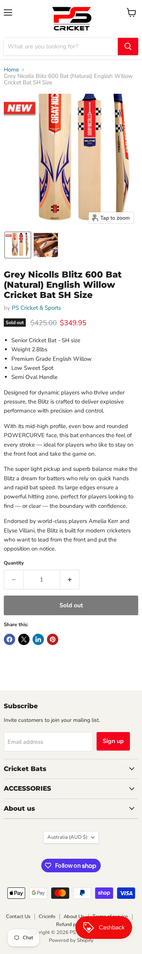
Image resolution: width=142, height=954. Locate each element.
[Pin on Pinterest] (52, 639)
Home (11, 70)
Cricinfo (47, 916)
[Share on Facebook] (9, 639)
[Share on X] (24, 639)
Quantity (14, 563)
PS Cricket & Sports (36, 308)
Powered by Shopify (71, 940)
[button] (18, 245)
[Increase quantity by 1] (70, 579)
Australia (67, 837)
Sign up (113, 741)
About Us (74, 916)
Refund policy (71, 924)
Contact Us (18, 916)
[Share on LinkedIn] (38, 639)
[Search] (128, 46)
